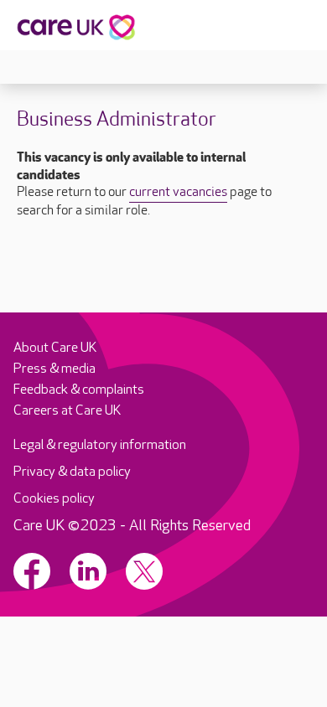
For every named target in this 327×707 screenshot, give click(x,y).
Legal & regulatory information (99, 445)
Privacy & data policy (72, 472)
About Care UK (54, 348)
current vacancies (178, 192)
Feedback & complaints (78, 390)
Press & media (54, 369)
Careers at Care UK (67, 411)
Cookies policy (54, 499)
